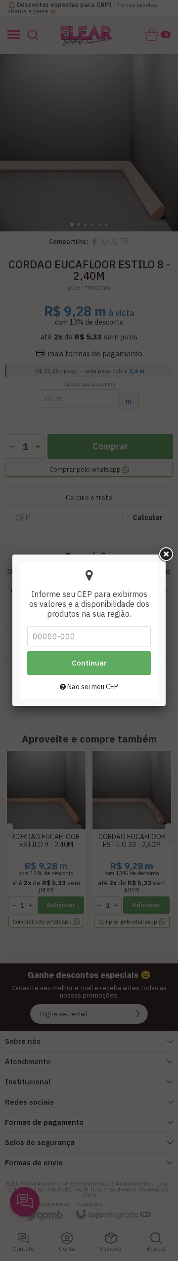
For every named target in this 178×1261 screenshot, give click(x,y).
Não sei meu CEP (92, 686)
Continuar (89, 663)
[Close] (166, 554)
